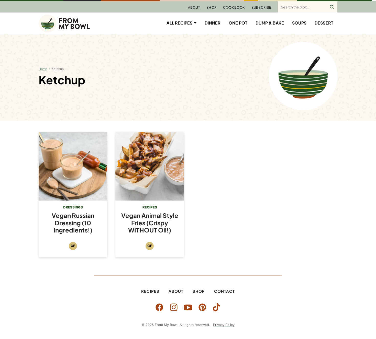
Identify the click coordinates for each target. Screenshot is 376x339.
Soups (299, 23)
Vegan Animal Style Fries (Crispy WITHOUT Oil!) (149, 223)
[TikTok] (217, 307)
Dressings (73, 207)
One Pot (238, 23)
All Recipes (179, 23)
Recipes (150, 291)
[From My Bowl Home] (64, 23)
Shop (211, 7)
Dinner (212, 23)
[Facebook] (159, 307)
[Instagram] (174, 307)
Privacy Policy (224, 325)
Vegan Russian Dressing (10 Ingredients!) (73, 223)
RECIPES (149, 207)
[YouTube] (188, 307)
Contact (224, 291)
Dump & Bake (270, 23)
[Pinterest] (202, 307)
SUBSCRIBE (261, 7)
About (194, 7)
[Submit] (331, 7)
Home (43, 69)
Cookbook (234, 7)
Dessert (324, 23)
